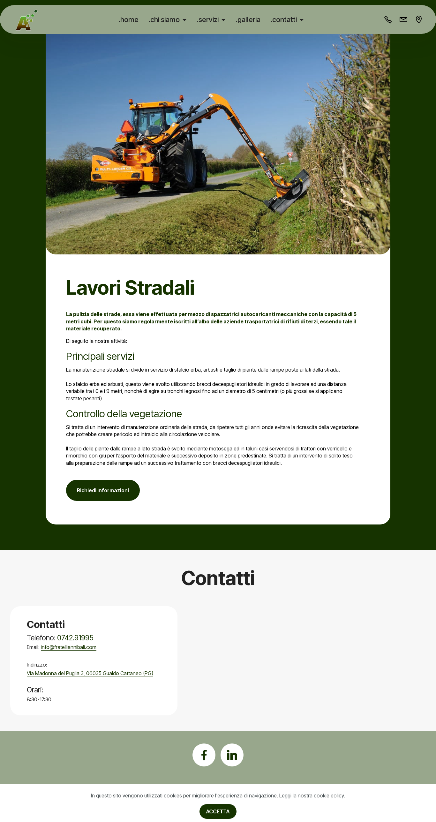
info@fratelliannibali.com (68, 647)
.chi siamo (164, 19)
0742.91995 (75, 637)
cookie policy (329, 795)
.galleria (248, 19)
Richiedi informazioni (103, 490)
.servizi (208, 19)
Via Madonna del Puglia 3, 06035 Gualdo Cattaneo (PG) (90, 673)
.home (129, 19)
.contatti (284, 19)
